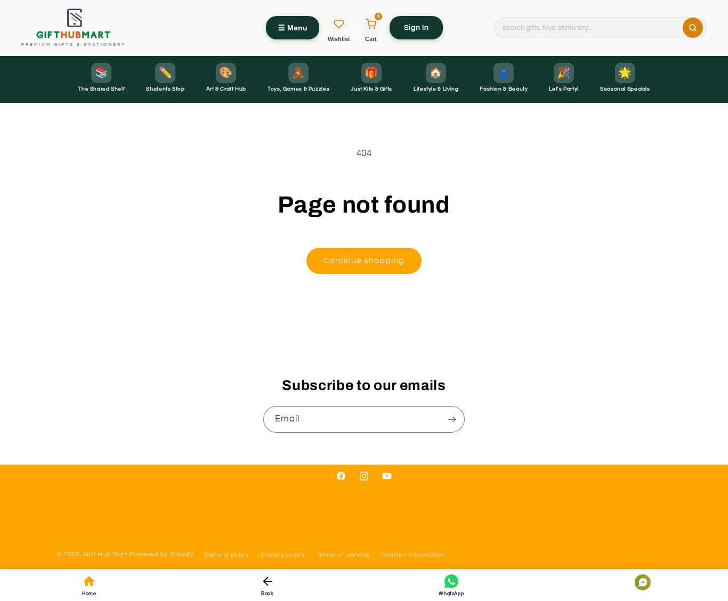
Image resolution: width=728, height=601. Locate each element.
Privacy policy (283, 555)
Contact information (413, 555)
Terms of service (343, 555)
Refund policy (227, 555)
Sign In (416, 27)
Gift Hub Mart (105, 554)
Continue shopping (364, 260)
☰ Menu (293, 27)
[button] (635, 582)
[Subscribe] (452, 419)
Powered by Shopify (162, 554)
